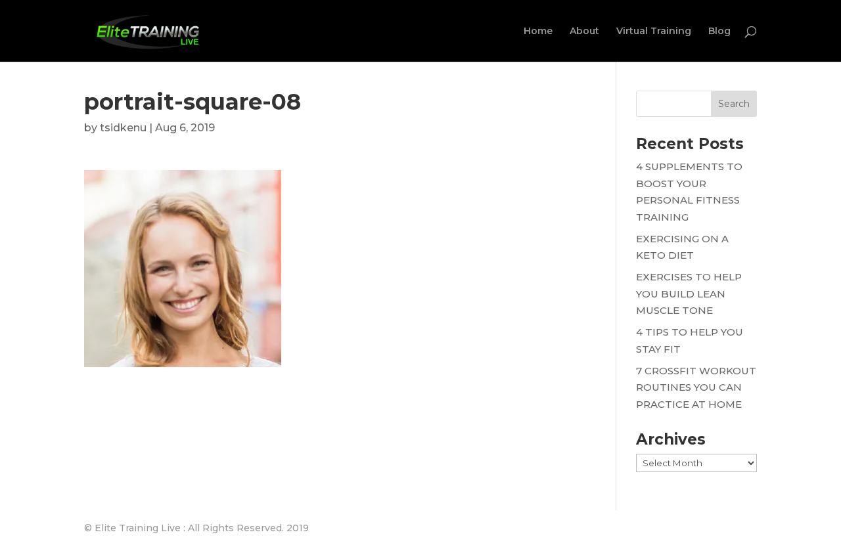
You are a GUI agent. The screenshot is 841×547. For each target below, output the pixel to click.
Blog (719, 31)
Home (538, 31)
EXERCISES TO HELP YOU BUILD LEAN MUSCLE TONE (689, 294)
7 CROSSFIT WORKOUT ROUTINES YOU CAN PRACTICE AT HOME (696, 387)
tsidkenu (123, 127)
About (584, 31)
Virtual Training (653, 31)
